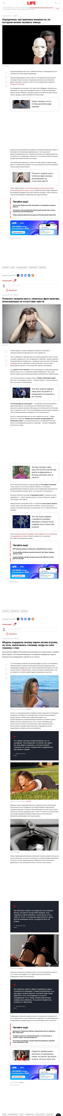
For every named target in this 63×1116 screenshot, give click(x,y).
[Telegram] (25, 275)
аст (16, 534)
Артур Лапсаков (15, 581)
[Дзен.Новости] (18, 275)
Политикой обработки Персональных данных (41, 7)
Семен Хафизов (15, 1085)
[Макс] (21, 275)
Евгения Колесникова (16, 238)
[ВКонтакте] (29, 275)
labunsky (21, 968)
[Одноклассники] (32, 275)
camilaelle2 (28, 709)
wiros (18, 852)
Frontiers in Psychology (17, 84)
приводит (14, 363)
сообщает (24, 670)
